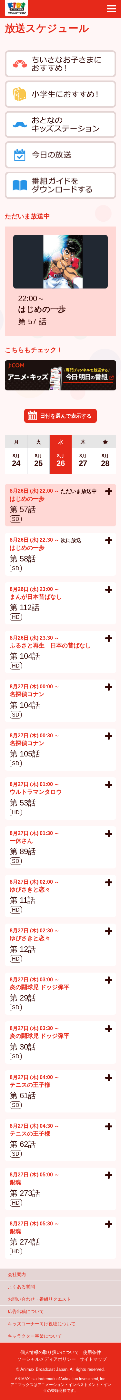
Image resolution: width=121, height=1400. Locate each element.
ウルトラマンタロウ (36, 792)
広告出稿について (26, 1311)
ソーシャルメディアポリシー (46, 1359)
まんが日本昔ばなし (36, 597)
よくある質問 (21, 1286)
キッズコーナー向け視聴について (42, 1323)
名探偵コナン (27, 694)
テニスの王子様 (30, 1085)
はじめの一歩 (42, 310)
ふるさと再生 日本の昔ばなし (50, 646)
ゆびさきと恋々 (30, 890)
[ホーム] (16, 8)
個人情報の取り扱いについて (49, 1352)
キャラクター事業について (35, 1336)
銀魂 (15, 1182)
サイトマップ (93, 1359)
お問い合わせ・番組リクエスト (39, 1299)
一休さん (21, 841)
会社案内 (17, 1274)
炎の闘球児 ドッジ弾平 (39, 987)
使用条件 (92, 1352)
